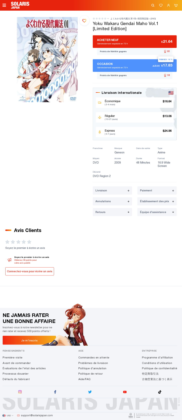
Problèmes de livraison (93, 362)
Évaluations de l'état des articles (24, 368)
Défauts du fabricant (16, 379)
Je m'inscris (29, 340)
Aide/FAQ (84, 379)
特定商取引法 (150, 373)
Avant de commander (17, 362)
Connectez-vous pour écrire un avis (29, 271)
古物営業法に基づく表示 (157, 379)
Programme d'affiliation (157, 357)
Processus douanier (15, 373)
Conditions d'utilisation (157, 362)
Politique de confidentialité (159, 368)
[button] (99, 18)
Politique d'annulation (92, 368)
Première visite (13, 357)
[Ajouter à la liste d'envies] (84, 20)
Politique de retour (90, 373)
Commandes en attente (93, 357)
